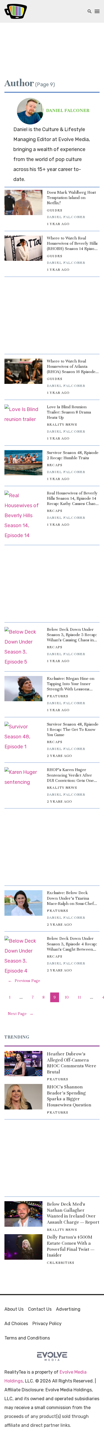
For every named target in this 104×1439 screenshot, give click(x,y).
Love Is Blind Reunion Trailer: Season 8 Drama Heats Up (69, 412)
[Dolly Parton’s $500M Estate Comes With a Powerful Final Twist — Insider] (23, 1246)
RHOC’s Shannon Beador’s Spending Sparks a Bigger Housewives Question (69, 1096)
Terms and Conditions (27, 1338)
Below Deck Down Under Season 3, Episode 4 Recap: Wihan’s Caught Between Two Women (72, 944)
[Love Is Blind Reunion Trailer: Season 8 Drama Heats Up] (23, 417)
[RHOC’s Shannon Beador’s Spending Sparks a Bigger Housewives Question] (23, 1096)
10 (67, 997)
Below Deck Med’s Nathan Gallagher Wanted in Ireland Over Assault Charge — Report (73, 1213)
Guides (54, 210)
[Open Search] (90, 11)
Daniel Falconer (66, 217)
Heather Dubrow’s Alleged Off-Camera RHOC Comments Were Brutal (71, 1063)
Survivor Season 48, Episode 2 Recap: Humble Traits (72, 455)
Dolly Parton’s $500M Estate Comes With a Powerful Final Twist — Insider (70, 1246)
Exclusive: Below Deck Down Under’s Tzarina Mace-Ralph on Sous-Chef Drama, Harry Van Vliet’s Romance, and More (70, 898)
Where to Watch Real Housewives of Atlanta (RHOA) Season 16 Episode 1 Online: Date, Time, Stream (72, 367)
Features (57, 696)
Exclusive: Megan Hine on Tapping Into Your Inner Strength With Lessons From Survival (70, 684)
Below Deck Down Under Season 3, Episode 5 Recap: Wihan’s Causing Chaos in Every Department (72, 635)
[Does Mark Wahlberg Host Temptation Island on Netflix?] (23, 202)
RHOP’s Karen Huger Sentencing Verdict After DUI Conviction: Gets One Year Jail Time (70, 775)
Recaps (54, 465)
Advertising (68, 1309)
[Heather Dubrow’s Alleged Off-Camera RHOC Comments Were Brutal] (23, 1063)
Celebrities (60, 1263)
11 (79, 997)
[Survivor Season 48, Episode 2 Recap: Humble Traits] (23, 462)
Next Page (21, 1013)
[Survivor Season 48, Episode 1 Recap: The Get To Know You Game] (23, 737)
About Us (14, 1309)
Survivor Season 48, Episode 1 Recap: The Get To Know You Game (72, 729)
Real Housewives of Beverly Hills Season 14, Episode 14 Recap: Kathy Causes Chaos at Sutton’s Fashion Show (72, 499)
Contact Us (40, 1309)
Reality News (62, 424)
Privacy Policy (47, 1323)
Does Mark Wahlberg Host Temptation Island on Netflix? (71, 197)
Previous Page (24, 980)
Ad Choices (16, 1323)
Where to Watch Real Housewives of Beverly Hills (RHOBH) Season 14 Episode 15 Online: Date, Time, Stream (73, 244)
